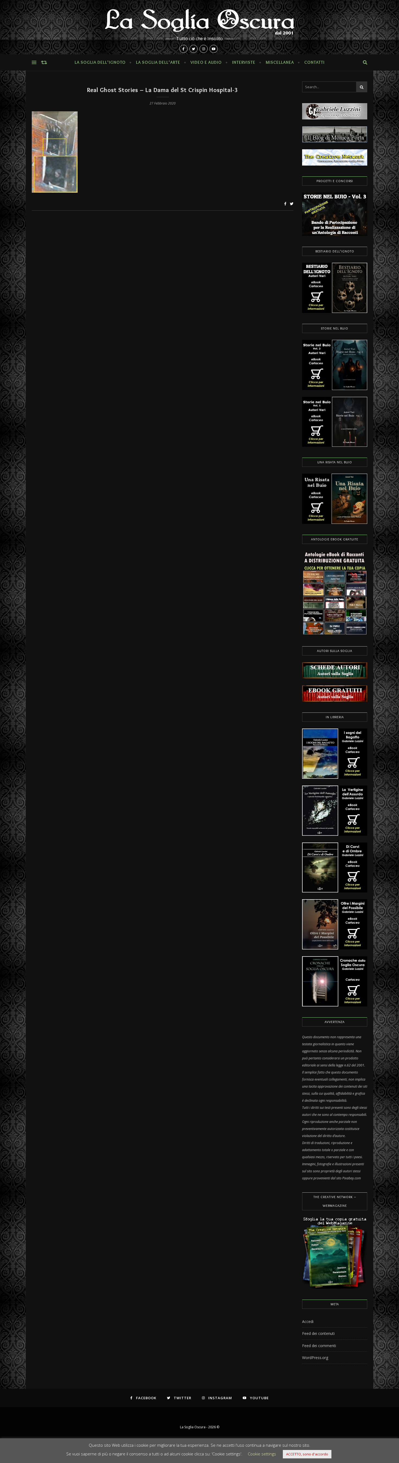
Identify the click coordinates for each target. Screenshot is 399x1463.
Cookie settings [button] (262, 1453)
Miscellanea (280, 62)
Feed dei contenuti (318, 1333)
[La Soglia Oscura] (199, 27)
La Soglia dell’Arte (158, 62)
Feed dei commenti (319, 1345)
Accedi (308, 1321)
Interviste (243, 62)
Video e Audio (206, 62)
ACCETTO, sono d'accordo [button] (307, 1454)
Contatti (314, 62)
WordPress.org (315, 1357)
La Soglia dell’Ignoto (100, 62)
